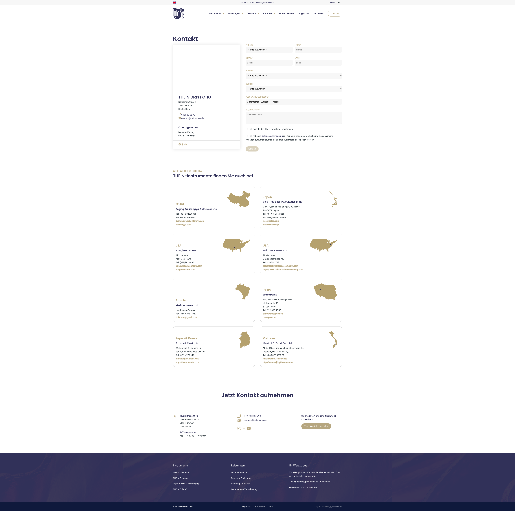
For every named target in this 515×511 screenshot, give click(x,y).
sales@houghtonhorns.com (189, 266)
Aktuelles (319, 13)
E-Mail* (249, 58)
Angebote (303, 13)
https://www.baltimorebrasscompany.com (283, 269)
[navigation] (274, 14)
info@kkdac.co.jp (271, 221)
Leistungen (234, 13)
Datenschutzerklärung (272, 136)
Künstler (267, 13)
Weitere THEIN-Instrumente (186, 483)
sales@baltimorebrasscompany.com (280, 266)
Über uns (251, 13)
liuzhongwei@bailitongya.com (190, 221)
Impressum (246, 506)
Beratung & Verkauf (240, 483)
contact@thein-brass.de (265, 2)
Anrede (249, 45)
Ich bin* (249, 70)
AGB (271, 506)
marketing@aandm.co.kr (187, 358)
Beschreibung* (253, 109)
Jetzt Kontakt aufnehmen (257, 395)
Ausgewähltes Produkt (257, 97)
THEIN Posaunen (181, 478)
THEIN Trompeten (181, 472)
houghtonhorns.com (185, 269)
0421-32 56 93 (188, 114)
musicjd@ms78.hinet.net (275, 358)
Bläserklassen (286, 13)
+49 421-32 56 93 (247, 2)
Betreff (249, 84)
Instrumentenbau (239, 472)
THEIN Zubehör (180, 489)
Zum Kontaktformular (316, 426)
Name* (298, 45)
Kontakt (334, 13)
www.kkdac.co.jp (271, 224)
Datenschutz (260, 506)
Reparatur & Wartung (241, 478)
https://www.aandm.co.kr (188, 362)
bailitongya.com (183, 224)
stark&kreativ (337, 506)
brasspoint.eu (269, 317)
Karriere (332, 2)
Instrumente (214, 13)
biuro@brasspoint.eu (273, 313)
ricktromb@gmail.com (186, 317)
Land (297, 58)
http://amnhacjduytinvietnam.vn (278, 362)
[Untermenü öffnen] (223, 13)
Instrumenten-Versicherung (244, 489)
